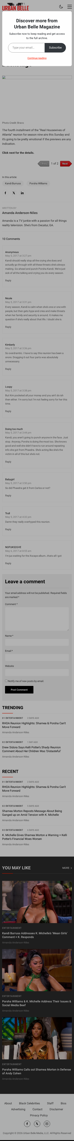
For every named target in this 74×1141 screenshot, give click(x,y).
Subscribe (55, 47)
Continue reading (37, 58)
